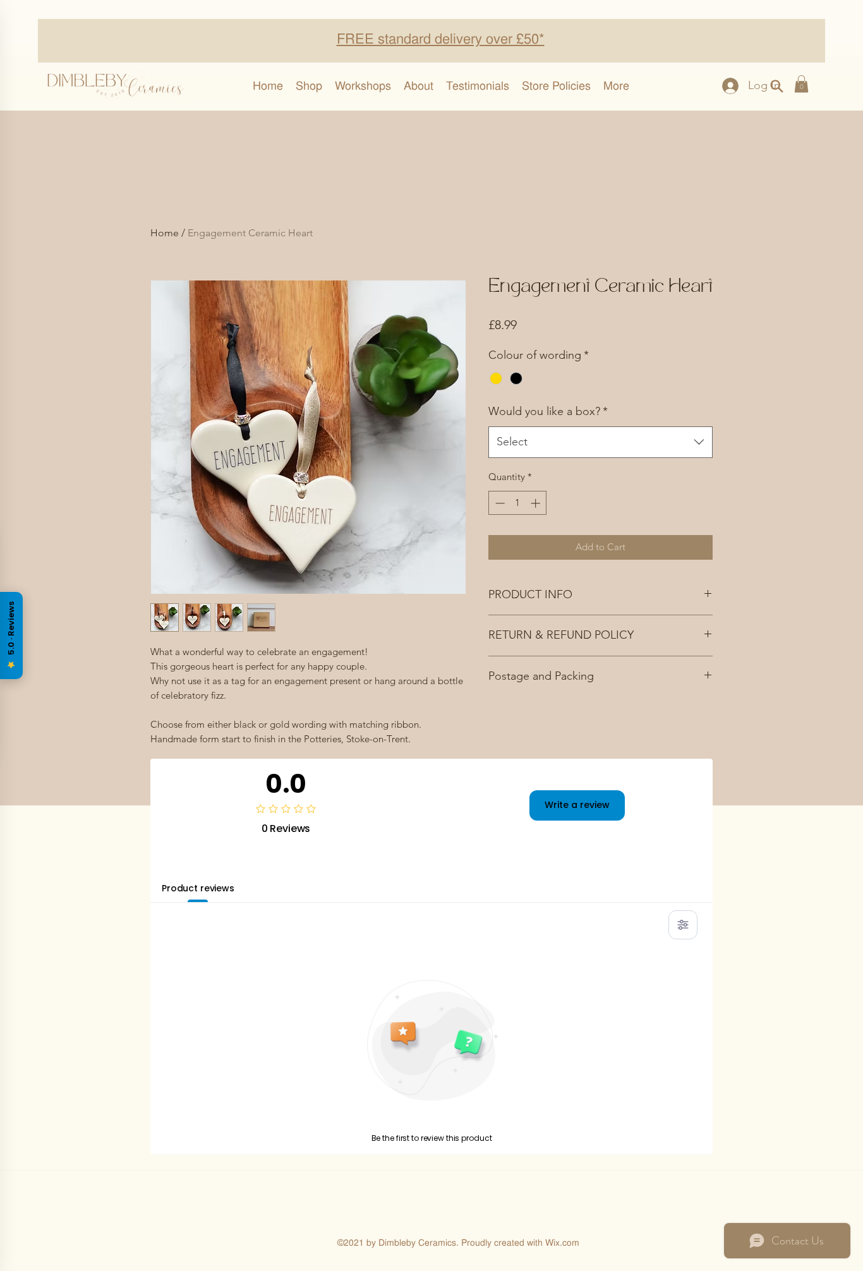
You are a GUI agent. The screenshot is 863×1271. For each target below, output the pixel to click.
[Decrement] (498, 503)
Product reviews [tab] (198, 888)
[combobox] (600, 442)
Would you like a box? (548, 411)
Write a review (577, 804)
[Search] (776, 86)
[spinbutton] (517, 503)
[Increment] (536, 503)
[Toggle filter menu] (682, 924)
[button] (801, 83)
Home (164, 233)
